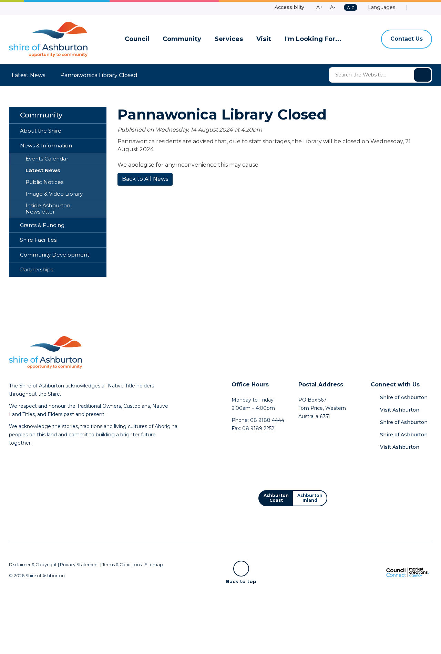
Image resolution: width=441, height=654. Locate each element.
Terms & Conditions (122, 564)
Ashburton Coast (276, 498)
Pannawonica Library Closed (98, 75)
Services (229, 39)
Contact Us (406, 38)
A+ (319, 7)
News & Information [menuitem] (46, 146)
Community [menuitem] (41, 115)
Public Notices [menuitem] (44, 182)
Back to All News (145, 179)
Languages (381, 7)
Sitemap (154, 564)
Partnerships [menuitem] (36, 270)
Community (182, 39)
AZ (350, 7)
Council (137, 39)
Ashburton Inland (309, 498)
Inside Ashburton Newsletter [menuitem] (47, 209)
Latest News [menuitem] (42, 170)
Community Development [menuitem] (54, 255)
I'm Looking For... (313, 39)
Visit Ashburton (399, 410)
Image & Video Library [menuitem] (54, 194)
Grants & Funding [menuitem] (42, 225)
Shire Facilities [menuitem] (38, 240)
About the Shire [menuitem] (40, 131)
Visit (263, 39)
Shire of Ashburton (404, 397)
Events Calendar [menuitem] (46, 159)
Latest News (28, 75)
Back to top (241, 581)
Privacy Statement (79, 564)
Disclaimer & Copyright (33, 564)
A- (332, 7)
